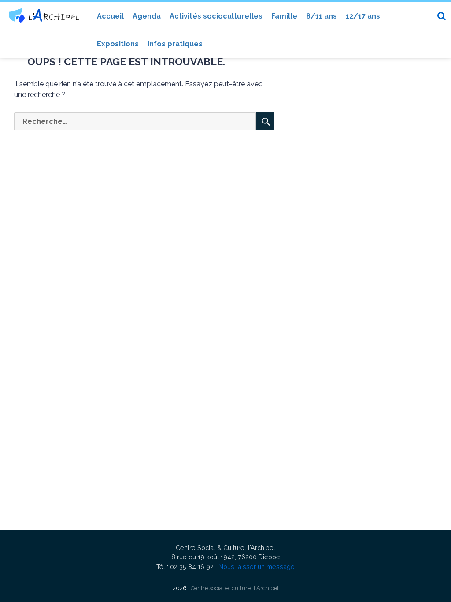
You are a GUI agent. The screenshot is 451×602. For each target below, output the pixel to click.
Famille (284, 16)
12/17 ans (363, 16)
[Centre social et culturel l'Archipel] (44, 15)
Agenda (147, 16)
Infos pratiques (175, 44)
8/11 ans (321, 16)
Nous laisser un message (256, 566)
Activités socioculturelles (216, 16)
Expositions (118, 44)
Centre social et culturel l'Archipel (235, 588)
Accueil (110, 16)
